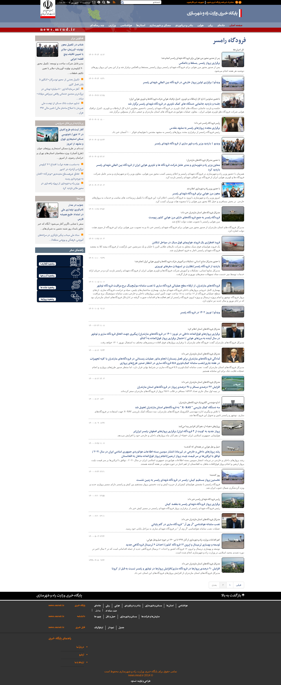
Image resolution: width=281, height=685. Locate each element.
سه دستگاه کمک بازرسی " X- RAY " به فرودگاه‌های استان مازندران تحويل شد (177, 407)
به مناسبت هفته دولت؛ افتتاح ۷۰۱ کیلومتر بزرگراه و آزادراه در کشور (61, 167)
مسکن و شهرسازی (160, 25)
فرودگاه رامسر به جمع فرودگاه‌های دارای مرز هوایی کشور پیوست (184, 217)
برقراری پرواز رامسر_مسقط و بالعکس (199, 63)
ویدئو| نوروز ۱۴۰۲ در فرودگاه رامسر (200, 312)
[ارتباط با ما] (93, 2)
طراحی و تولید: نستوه (140, 681)
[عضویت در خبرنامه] (211, 2)
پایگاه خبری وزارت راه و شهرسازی (214, 13)
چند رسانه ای (97, 25)
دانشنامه (81, 616)
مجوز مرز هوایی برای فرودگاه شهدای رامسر (196, 193)
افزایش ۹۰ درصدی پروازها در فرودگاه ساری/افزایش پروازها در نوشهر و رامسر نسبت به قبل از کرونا (166, 568)
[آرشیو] (108, 2)
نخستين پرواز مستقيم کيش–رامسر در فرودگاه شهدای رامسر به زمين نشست (178, 480)
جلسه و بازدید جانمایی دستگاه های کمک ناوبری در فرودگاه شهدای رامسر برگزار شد (174, 104)
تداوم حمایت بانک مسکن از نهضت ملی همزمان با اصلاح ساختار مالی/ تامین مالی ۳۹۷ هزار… (61, 108)
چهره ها (97, 617)
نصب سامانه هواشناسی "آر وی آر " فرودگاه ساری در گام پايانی (185, 524)
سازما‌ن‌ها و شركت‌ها (150, 617)
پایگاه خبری (80, 605)
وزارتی (112, 25)
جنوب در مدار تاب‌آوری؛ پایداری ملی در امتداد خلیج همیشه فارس (71, 212)
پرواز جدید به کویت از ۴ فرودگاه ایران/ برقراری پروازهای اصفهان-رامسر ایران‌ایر (176, 431)
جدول (121, 628)
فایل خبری (80, 627)
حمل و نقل (110, 617)
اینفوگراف (98, 628)
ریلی (210, 25)
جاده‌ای (221, 25)
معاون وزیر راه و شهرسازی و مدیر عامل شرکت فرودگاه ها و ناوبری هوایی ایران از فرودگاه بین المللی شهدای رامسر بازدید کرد (158, 167)
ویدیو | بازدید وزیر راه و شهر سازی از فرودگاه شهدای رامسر (187, 143)
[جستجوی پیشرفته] (103, 2)
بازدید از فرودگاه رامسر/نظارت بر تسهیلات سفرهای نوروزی (187, 266)
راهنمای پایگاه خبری (60, 638)
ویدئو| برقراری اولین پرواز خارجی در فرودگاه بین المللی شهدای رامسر (181, 82)
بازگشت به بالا (231, 595)
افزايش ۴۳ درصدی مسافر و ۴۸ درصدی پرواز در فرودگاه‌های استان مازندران (178, 387)
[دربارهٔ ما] (98, 2)
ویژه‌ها (80, 198)
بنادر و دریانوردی (184, 25)
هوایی (200, 25)
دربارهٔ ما (80, 647)
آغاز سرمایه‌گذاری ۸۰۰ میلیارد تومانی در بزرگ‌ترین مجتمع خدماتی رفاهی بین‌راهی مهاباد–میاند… (60, 94)
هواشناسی (126, 25)
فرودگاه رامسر (229, 41)
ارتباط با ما (79, 662)
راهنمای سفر (76, 250)
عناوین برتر (77, 38)
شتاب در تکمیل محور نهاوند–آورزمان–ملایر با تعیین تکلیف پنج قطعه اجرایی (72, 52)
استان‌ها (140, 25)
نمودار (111, 628)
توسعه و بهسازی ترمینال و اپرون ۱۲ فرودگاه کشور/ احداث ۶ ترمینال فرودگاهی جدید (173, 544)
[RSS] (114, 2)
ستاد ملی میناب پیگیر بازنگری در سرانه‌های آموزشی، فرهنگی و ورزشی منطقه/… (60, 237)
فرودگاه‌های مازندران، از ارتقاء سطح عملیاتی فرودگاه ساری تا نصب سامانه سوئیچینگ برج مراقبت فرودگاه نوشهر (158, 285)
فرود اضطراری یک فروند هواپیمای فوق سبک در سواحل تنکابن (186, 242)
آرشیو (81, 655)
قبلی (238, 585)
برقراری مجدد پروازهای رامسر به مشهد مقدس (194, 128)
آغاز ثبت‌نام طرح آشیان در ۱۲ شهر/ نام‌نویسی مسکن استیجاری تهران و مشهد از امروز (71, 136)
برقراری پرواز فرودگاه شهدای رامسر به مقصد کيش (192, 504)
